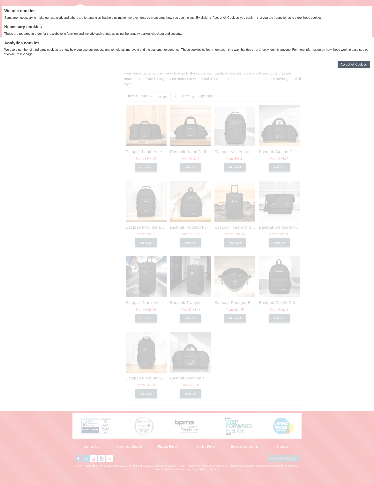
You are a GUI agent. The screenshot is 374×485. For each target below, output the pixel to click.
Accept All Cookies (353, 64)
